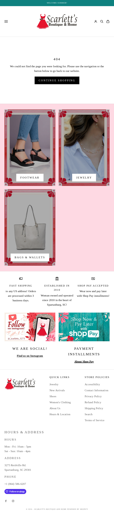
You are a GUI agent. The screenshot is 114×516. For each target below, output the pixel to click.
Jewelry (84, 177)
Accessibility (92, 384)
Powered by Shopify (77, 509)
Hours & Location (59, 414)
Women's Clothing (60, 402)
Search (88, 414)
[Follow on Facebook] (5, 501)
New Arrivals (57, 390)
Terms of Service (94, 420)
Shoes (52, 396)
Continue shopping (57, 80)
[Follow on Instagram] (13, 501)
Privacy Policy (93, 396)
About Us (54, 408)
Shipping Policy (94, 408)
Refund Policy (93, 402)
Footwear (29, 177)
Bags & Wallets (30, 257)
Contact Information (96, 390)
